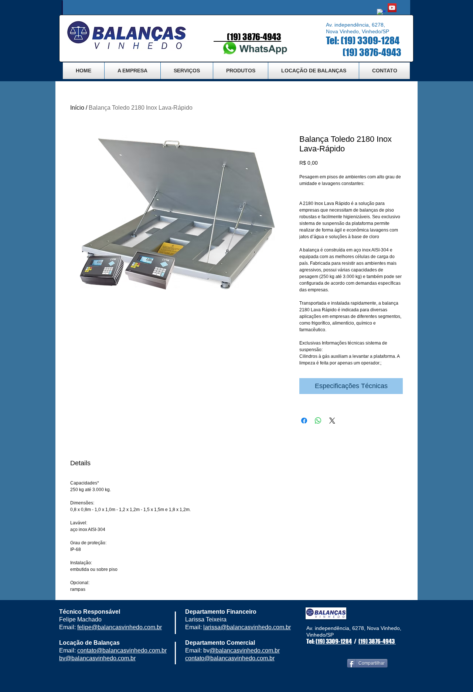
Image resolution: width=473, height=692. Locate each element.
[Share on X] (332, 420)
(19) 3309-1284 (370, 40)
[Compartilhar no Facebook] (304, 420)
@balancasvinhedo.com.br (127, 627)
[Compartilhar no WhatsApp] (318, 420)
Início (77, 108)
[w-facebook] (381, 13)
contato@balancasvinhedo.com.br (230, 658)
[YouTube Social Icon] (392, 7)
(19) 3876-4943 (373, 52)
